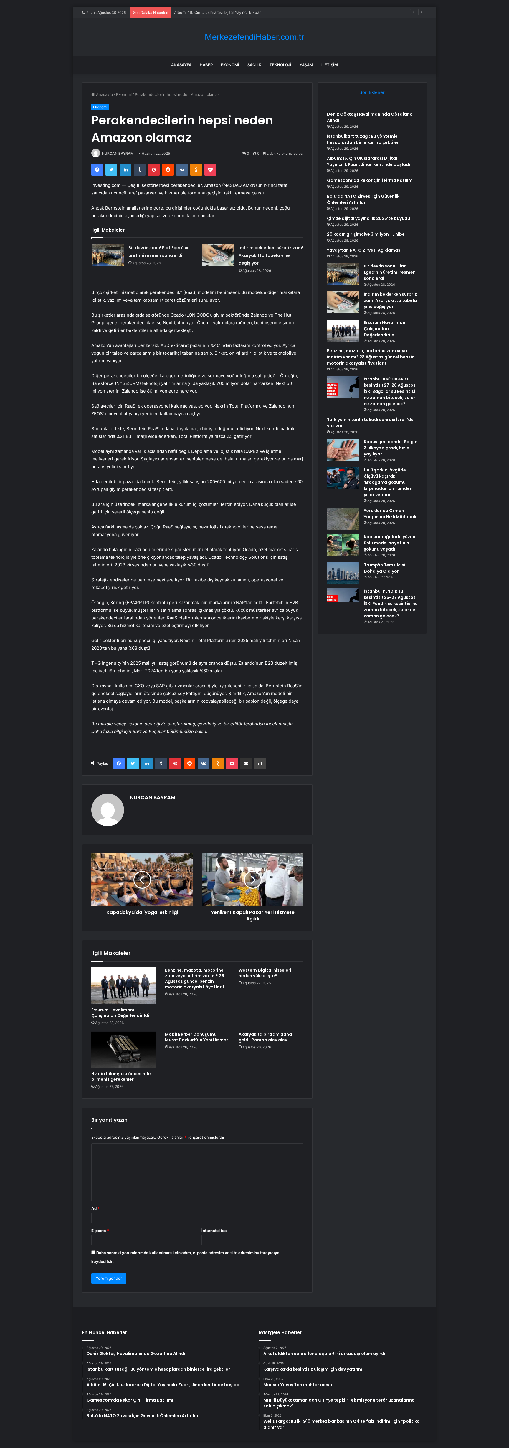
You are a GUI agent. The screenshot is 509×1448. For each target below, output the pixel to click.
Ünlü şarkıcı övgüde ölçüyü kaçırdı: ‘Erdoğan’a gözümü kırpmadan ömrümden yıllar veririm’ (388, 482)
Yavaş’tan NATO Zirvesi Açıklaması (364, 250)
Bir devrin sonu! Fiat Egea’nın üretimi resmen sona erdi (390, 272)
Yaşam (306, 64)
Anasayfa (181, 64)
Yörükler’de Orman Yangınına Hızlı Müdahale (391, 514)
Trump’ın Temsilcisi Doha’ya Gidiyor (384, 568)
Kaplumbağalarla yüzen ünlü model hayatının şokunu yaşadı (389, 543)
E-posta (100, 1230)
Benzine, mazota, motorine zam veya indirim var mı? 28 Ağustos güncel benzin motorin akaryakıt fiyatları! (194, 978)
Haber (206, 64)
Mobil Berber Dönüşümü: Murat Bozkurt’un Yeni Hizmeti (197, 1037)
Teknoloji (280, 64)
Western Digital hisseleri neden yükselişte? (265, 973)
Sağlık (254, 64)
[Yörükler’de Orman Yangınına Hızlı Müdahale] (343, 519)
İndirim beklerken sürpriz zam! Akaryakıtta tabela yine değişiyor (271, 255)
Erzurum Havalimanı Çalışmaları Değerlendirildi (120, 1012)
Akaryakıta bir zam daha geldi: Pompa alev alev (265, 1037)
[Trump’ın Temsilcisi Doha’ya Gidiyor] (343, 573)
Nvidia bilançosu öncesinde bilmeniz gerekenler (121, 1076)
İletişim (329, 64)
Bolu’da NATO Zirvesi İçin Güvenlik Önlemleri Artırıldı (363, 199)
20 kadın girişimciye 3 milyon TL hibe (366, 234)
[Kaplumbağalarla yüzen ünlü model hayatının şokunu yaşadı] (343, 545)
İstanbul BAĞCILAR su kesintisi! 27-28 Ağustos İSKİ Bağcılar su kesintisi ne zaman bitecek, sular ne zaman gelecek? (390, 391)
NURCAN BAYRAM (118, 153)
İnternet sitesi (214, 1230)
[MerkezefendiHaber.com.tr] (254, 37)
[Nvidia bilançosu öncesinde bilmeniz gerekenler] (123, 1050)
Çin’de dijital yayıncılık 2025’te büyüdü (368, 218)
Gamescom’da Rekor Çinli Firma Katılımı (370, 180)
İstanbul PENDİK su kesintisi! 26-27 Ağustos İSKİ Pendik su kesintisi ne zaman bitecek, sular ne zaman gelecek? (391, 603)
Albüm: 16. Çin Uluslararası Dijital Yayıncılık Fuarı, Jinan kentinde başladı (239, 12)
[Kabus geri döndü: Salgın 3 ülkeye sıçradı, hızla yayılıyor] (343, 450)
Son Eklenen (372, 92)
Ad (95, 1208)
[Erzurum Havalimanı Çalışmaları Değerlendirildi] (123, 985)
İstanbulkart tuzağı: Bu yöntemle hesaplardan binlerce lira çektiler (363, 139)
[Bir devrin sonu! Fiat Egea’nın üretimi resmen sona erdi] (108, 255)
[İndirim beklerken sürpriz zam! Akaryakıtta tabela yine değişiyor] (218, 255)
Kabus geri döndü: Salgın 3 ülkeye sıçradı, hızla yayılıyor (390, 448)
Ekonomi (230, 64)
